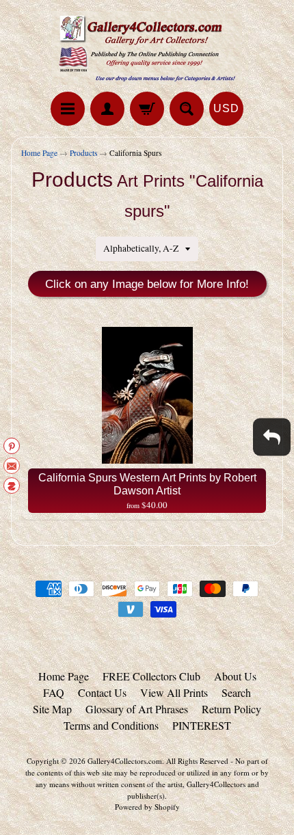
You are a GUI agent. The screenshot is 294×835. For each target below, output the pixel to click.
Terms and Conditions (111, 725)
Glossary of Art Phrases (136, 709)
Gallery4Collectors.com (125, 761)
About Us (235, 676)
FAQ (53, 692)
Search (236, 692)
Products (83, 153)
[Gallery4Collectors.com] (147, 48)
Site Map (52, 709)
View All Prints (174, 692)
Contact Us (102, 692)
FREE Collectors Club (151, 676)
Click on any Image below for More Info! (147, 284)
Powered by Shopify (147, 806)
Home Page (39, 153)
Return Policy (231, 709)
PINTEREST (201, 725)
